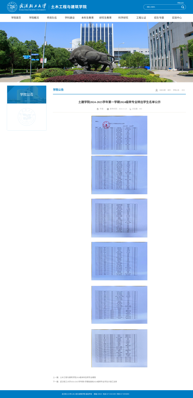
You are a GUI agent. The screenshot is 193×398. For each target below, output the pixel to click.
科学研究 (123, 17)
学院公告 (176, 90)
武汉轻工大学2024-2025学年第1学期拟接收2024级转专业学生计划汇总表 (88, 382)
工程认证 (141, 17)
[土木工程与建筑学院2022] (47, 10)
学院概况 (34, 17)
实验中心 (177, 17)
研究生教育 (105, 17)
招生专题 (159, 17)
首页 (169, 90)
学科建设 (70, 17)
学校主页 (180, 3)
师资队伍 (52, 17)
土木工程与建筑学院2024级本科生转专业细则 (78, 377)
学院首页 (16, 17)
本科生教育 (87, 17)
